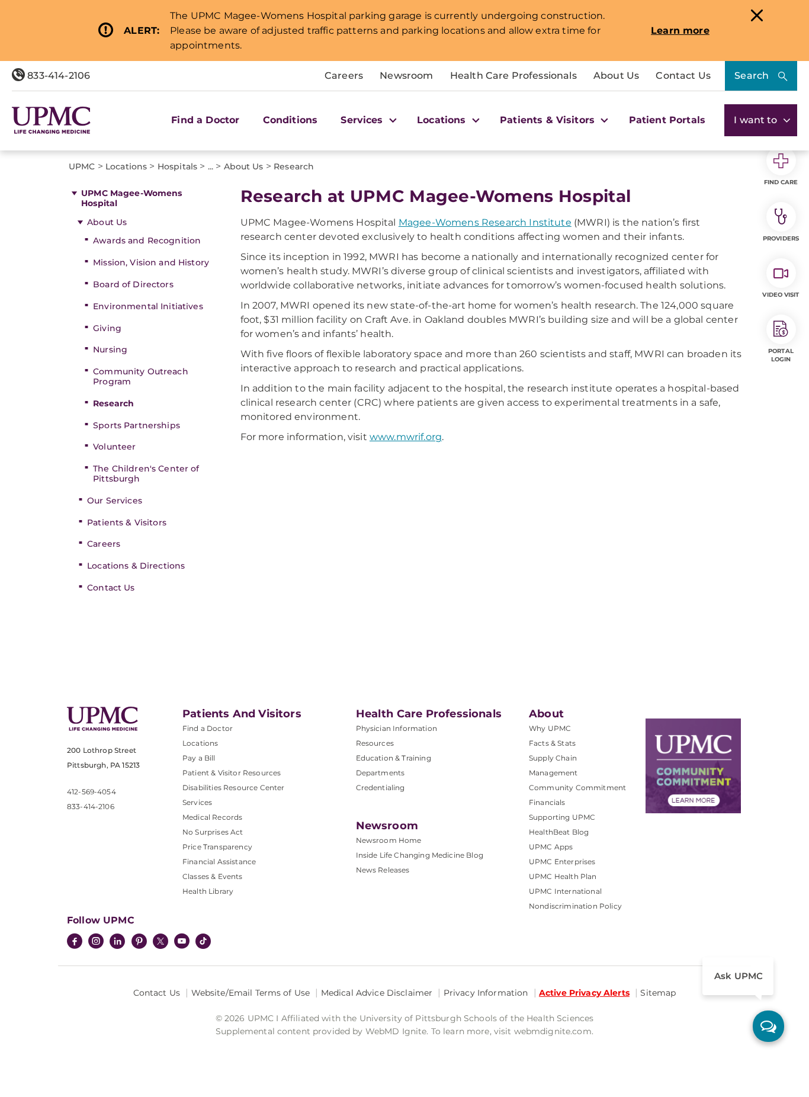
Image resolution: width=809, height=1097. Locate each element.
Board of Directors (133, 284)
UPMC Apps (551, 846)
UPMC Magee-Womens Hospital (131, 198)
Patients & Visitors (126, 522)
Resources (375, 743)
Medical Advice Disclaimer (377, 992)
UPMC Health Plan (563, 876)
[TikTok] (203, 941)
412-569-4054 (91, 791)
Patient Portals (667, 120)
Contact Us (683, 75)
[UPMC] (51, 120)
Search (751, 75)
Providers (781, 238)
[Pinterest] (139, 942)
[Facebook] (74, 942)
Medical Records (212, 817)
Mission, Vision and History (151, 262)
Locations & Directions (136, 565)
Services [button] (363, 120)
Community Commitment (577, 787)
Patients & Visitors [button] (549, 120)
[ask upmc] (768, 1026)
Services (197, 802)
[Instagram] (96, 942)
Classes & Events (212, 876)
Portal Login (781, 355)
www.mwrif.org (406, 436)
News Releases (383, 869)
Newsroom (406, 75)
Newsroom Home (389, 840)
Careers (344, 75)
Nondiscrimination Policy (575, 906)
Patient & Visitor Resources (231, 772)
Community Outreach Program (140, 376)
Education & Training (393, 757)
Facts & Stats (552, 743)
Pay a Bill (199, 757)
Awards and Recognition (147, 240)
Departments (380, 772)
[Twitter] (160, 941)
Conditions (290, 120)
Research (113, 403)
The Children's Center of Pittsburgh (146, 473)
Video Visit (780, 295)
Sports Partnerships (136, 425)
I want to (757, 120)
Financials (547, 802)
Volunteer (114, 446)
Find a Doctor (205, 120)
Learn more (680, 30)
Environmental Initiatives (148, 306)
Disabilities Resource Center (233, 787)
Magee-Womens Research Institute (485, 222)
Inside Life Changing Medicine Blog (419, 855)
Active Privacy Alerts (584, 992)
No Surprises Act (212, 831)
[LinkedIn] (117, 942)
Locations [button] (443, 120)
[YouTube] (182, 942)
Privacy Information (486, 992)
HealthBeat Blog (559, 831)
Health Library (207, 891)
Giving (107, 328)
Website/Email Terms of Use (250, 992)
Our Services (114, 500)
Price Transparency (217, 846)
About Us (616, 75)
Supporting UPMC (562, 817)
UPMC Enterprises (562, 861)
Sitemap (658, 992)
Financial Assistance (219, 861)
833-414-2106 (57, 75)
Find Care (781, 182)
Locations (200, 743)
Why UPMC (550, 728)
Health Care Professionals (513, 75)
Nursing (110, 349)
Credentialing (380, 787)
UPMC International (565, 891)
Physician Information (396, 728)
